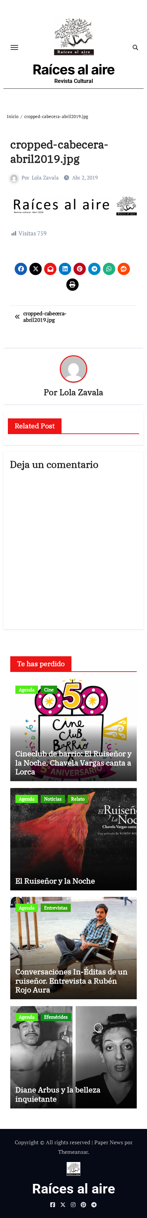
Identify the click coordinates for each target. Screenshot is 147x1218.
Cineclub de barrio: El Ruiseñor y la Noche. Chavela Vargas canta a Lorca (73, 762)
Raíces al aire (74, 69)
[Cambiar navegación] (14, 47)
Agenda (27, 689)
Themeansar (73, 1152)
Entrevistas (55, 907)
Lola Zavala (45, 177)
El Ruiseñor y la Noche (55, 881)
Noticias (53, 799)
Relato (78, 799)
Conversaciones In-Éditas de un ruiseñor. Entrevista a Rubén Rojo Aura (71, 980)
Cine (49, 689)
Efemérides (56, 1017)
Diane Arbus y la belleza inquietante (58, 1094)
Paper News (108, 1142)
